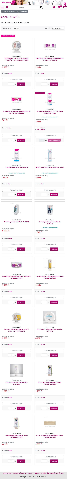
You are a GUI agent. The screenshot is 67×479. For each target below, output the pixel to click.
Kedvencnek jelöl (17, 79)
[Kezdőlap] (7, 7)
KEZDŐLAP (30, 473)
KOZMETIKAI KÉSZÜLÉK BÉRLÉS (14, 473)
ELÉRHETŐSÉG (41, 473)
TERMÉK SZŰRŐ (7, 36)
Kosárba (21, 84)
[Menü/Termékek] (2, 7)
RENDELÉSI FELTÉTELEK (56, 473)
